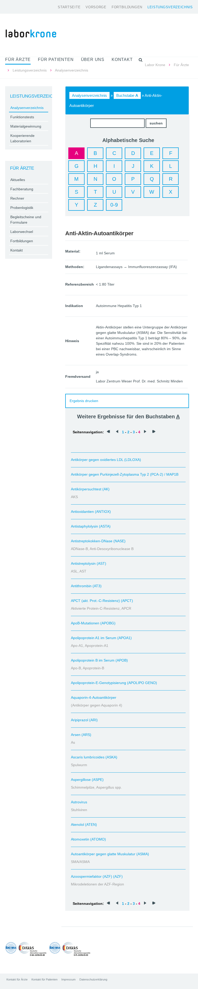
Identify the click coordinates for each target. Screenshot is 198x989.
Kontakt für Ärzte (17, 979)
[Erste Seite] (108, 432)
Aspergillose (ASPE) (87, 780)
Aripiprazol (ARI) (84, 720)
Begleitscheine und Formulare (25, 219)
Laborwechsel (21, 232)
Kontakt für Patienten (44, 979)
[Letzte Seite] (154, 432)
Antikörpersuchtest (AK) (90, 489)
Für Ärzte (181, 65)
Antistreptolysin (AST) (88, 563)
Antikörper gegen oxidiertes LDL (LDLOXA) (106, 460)
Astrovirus (79, 802)
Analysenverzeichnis (89, 95)
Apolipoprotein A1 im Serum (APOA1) (101, 638)
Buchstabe (127, 95)
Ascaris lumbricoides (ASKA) (94, 757)
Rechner (17, 198)
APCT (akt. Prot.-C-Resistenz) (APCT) (102, 601)
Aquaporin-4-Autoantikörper (93, 697)
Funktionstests (22, 117)
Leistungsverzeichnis (170, 7)
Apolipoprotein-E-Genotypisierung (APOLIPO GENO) (114, 683)
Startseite (69, 7)
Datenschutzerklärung (93, 979)
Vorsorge (96, 7)
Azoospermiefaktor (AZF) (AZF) (97, 876)
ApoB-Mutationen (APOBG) (93, 623)
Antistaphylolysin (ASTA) (91, 526)
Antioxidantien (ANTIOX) (91, 511)
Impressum (68, 979)
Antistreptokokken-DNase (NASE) (98, 541)
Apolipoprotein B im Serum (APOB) (99, 660)
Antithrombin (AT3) (86, 586)
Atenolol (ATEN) (84, 824)
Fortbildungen (127, 7)
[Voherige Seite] (117, 432)
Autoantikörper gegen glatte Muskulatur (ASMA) (110, 854)
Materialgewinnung (25, 126)
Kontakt (16, 250)
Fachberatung (21, 189)
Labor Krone (155, 65)
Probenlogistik (21, 208)
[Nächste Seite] (145, 432)
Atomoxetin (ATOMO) (88, 839)
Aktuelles (17, 180)
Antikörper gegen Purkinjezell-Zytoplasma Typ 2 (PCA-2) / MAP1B (124, 474)
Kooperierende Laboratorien (22, 138)
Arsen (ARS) (81, 735)
